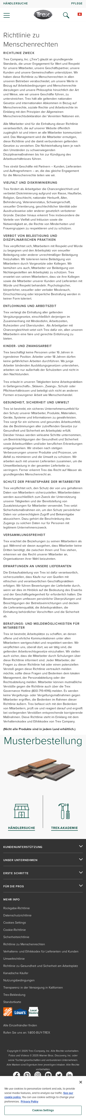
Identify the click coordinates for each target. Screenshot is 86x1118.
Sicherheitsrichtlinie (16, 937)
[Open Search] (66, 15)
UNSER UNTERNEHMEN (20, 860)
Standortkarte (12, 1002)
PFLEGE (77, 3)
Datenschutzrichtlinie (17, 915)
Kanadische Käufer (15, 973)
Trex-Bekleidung (14, 994)
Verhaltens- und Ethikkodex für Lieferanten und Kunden (41, 951)
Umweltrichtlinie (14, 958)
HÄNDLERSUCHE (15, 3)
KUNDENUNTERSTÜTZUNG (22, 847)
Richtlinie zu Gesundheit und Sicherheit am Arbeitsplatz (40, 966)
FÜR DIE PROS (13, 886)
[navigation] (43, 11)
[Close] (81, 1082)
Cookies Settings (43, 1110)
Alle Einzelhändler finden (20, 1025)
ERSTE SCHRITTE (16, 873)
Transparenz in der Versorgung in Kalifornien (33, 987)
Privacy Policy (29, 1101)
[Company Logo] (43, 14)
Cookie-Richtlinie (14, 930)
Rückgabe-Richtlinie (16, 908)
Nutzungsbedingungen (19, 980)
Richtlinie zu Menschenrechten (24, 944)
